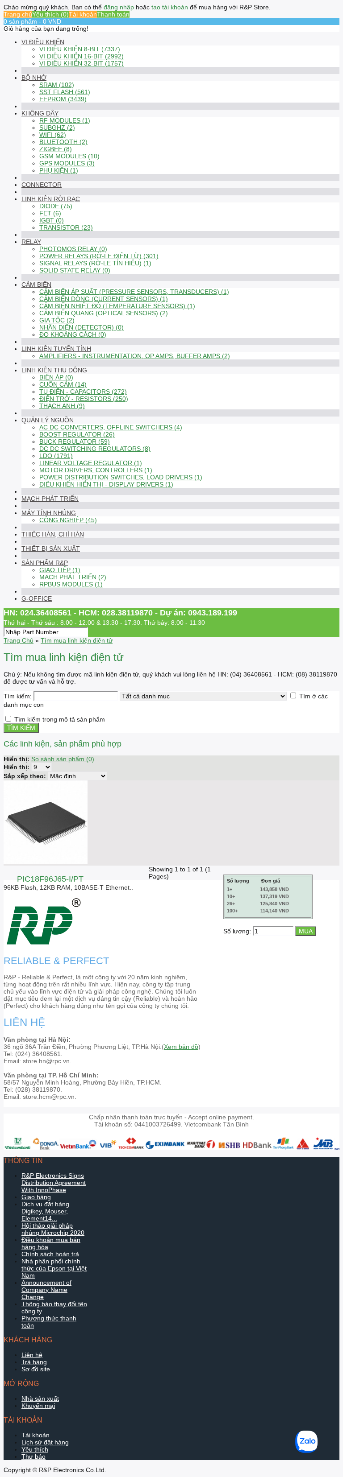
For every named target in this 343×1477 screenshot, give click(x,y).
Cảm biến (36, 284)
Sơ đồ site (35, 1369)
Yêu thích (34, 1449)
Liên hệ (31, 1354)
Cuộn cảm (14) (63, 384)
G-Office (36, 598)
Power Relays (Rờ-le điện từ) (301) (99, 256)
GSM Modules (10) (69, 156)
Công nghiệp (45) (68, 520)
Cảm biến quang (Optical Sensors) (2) (103, 313)
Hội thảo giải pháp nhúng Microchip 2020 (52, 1229)
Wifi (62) (52, 134)
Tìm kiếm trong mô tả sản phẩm (59, 719)
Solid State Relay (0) (74, 270)
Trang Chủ (18, 640)
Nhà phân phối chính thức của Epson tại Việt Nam (54, 1268)
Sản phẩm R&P (44, 562)
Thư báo (33, 1456)
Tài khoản (83, 14)
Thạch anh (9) (62, 405)
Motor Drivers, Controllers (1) (95, 470)
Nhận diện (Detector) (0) (81, 327)
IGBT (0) (51, 220)
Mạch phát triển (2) (72, 577)
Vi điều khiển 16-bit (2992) (81, 56)
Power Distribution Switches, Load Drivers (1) (120, 477)
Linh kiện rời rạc (50, 198)
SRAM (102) (56, 84)
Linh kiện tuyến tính (56, 348)
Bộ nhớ (33, 77)
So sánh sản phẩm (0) (62, 759)
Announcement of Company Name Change (46, 1289)
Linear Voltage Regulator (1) (90, 462)
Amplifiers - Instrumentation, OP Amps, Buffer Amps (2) (134, 355)
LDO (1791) (56, 455)
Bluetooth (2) (63, 141)
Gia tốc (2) (57, 320)
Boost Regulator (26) (77, 434)
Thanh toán (113, 14)
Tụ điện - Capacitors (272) (83, 391)
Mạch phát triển (50, 498)
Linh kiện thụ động (54, 370)
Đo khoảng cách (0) (72, 334)
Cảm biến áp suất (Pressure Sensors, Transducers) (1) (134, 291)
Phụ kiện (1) (58, 170)
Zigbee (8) (55, 149)
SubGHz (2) (57, 127)
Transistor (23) (66, 227)
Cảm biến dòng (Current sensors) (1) (103, 298)
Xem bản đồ (181, 1046)
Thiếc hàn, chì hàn (52, 534)
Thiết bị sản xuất (50, 548)
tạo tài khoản (169, 7)
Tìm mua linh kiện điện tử (77, 640)
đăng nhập (119, 7)
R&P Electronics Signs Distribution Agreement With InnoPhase (53, 1182)
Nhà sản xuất (40, 1398)
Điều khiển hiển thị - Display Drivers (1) (106, 484)
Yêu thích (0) (50, 14)
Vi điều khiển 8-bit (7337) (79, 49)
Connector (41, 184)
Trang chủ (18, 14)
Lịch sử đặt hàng (45, 1442)
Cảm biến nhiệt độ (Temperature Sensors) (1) (117, 305)
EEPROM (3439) (63, 99)
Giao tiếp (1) (59, 569)
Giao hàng (36, 1197)
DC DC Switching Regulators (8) (95, 448)
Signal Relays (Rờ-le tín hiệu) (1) (95, 263)
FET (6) (50, 213)
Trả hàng (34, 1362)
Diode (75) (55, 206)
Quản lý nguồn (47, 420)
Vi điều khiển (42, 41)
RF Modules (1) (64, 120)
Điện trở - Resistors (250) (83, 398)
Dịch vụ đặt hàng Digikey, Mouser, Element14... (45, 1211)
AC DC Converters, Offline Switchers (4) (110, 427)
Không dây (40, 113)
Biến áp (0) (56, 377)
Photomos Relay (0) (73, 248)
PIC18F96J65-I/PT (50, 879)
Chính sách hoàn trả (50, 1254)
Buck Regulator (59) (74, 441)
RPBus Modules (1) (71, 584)
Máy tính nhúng (48, 512)
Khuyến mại (38, 1405)
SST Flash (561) (64, 91)
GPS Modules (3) (67, 163)
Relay (31, 241)
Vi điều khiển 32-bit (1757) (81, 63)
